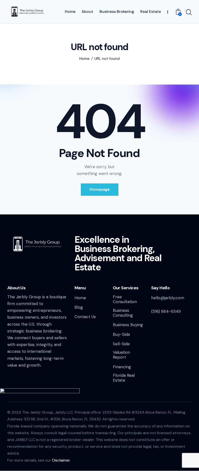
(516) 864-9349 (166, 311)
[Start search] (188, 12)
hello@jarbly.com (167, 297)
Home (84, 58)
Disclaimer (61, 460)
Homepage (100, 189)
